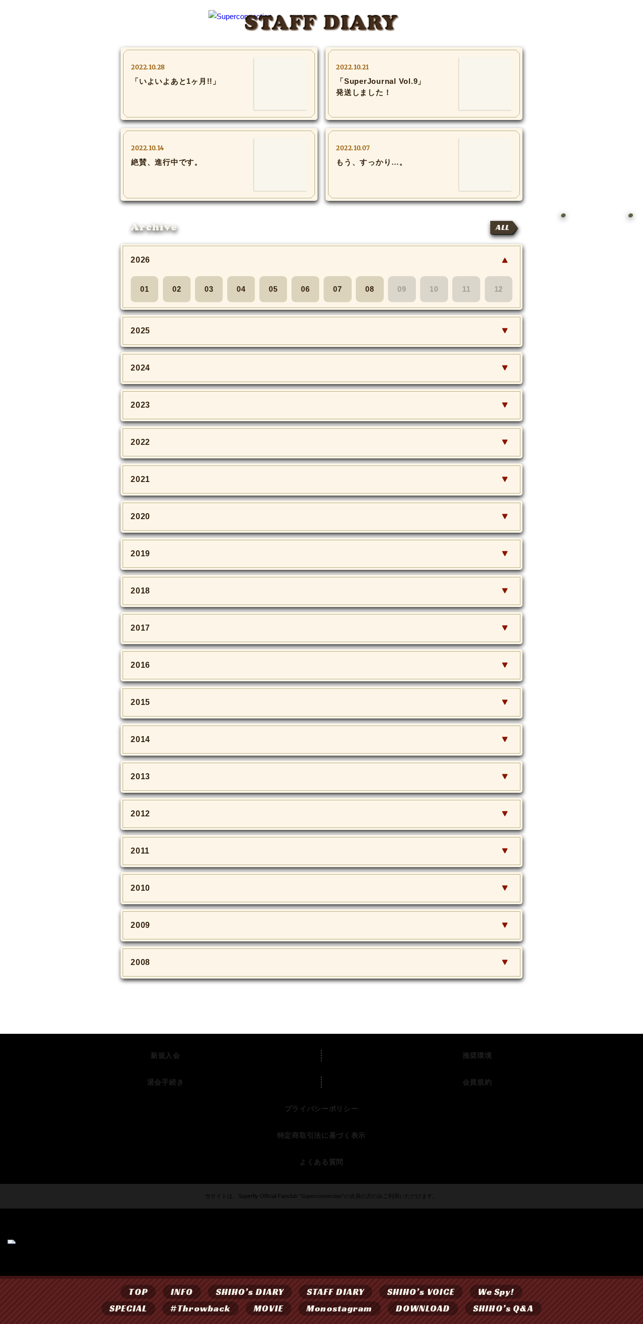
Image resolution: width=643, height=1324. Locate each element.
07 (337, 289)
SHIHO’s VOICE (421, 1291)
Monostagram (339, 1308)
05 (273, 289)
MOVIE (268, 1308)
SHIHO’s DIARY (250, 1291)
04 (241, 289)
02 (176, 289)
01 (144, 289)
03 (208, 289)
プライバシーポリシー (322, 1109)
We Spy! (496, 1291)
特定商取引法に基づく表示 (321, 1135)
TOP (138, 1291)
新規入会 (165, 1055)
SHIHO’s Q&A (503, 1308)
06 (305, 289)
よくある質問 (321, 1162)
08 (369, 289)
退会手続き (165, 1082)
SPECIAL (129, 1308)
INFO (182, 1291)
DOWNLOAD (423, 1308)
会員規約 (477, 1082)
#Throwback (200, 1308)
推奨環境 (477, 1055)
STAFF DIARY (335, 1291)
